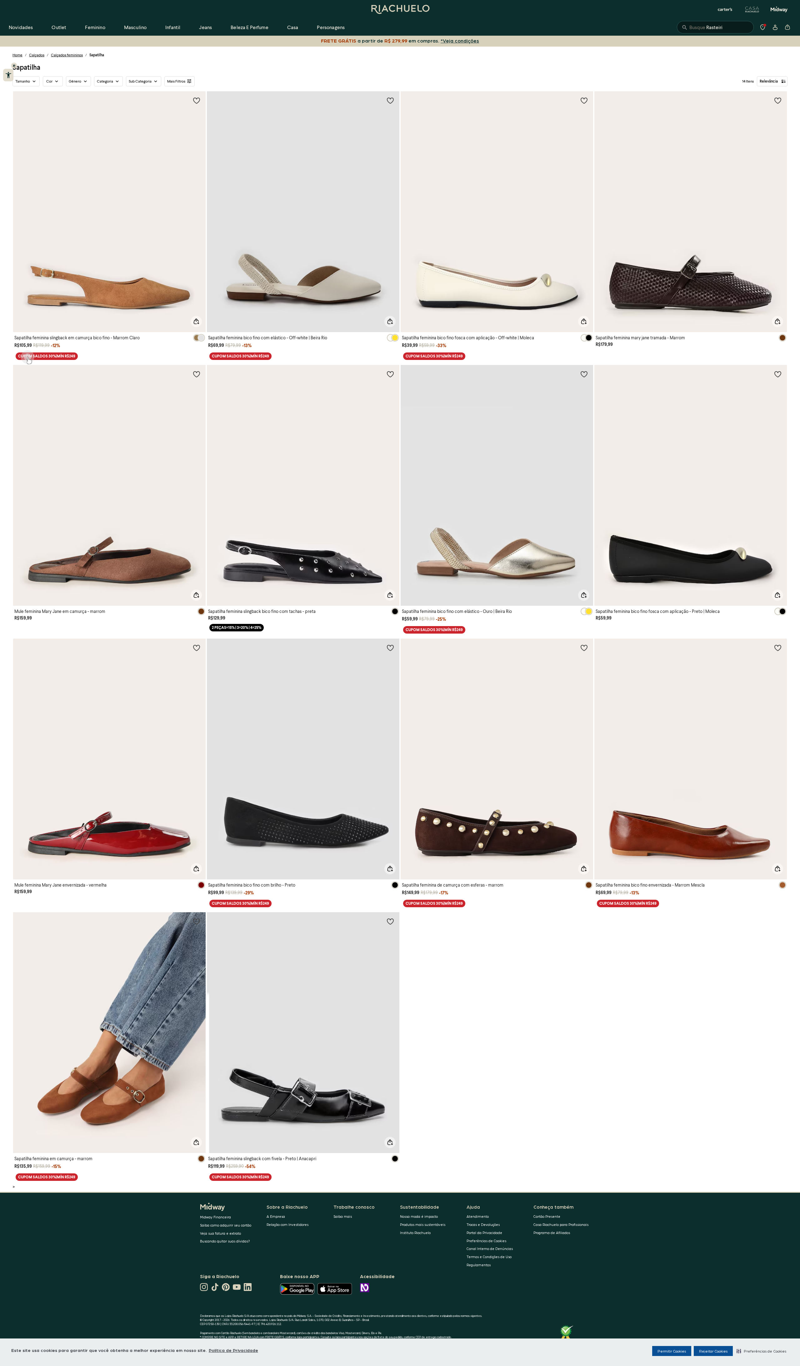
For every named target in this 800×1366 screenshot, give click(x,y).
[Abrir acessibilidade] (8, 75)
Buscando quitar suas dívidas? (225, 1241)
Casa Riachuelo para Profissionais (560, 1224)
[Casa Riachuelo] (752, 9)
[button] (761, 1351)
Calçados (36, 55)
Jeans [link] (205, 27)
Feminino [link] (95, 27)
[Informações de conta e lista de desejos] (775, 27)
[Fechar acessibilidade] (14, 66)
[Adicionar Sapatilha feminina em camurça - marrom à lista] (196, 921)
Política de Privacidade (233, 1350)
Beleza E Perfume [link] (249, 27)
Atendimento (478, 1216)
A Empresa (276, 1216)
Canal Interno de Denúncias (490, 1248)
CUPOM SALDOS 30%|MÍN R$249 (46, 356)
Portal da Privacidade (484, 1232)
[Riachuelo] (400, 9)
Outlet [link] (59, 27)
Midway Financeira (215, 1217)
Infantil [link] (172, 27)
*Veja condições (461, 40)
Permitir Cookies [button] (672, 1350)
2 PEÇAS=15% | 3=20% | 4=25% (236, 627)
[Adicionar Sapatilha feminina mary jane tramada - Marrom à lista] (778, 100)
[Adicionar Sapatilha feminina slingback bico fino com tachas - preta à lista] (390, 374)
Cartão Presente (546, 1216)
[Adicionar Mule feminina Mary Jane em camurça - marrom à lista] (196, 374)
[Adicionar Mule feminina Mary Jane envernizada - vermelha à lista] (196, 648)
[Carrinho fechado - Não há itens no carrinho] (787, 27)
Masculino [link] (135, 27)
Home (17, 55)
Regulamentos (479, 1264)
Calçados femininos (67, 55)
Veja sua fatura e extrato (220, 1233)
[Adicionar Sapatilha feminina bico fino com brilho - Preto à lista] (390, 648)
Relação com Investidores (287, 1224)
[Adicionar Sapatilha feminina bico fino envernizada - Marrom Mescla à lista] (778, 648)
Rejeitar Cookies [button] (713, 1350)
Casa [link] (292, 27)
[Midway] (779, 9)
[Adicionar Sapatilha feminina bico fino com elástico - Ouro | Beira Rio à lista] (584, 374)
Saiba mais (342, 1216)
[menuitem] (21, 27)
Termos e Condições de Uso (489, 1256)
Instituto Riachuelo (415, 1232)
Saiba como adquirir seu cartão (225, 1225)
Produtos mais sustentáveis (422, 1224)
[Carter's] (725, 9)
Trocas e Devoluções (483, 1224)
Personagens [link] (331, 27)
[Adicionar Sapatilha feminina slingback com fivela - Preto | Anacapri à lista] (390, 921)
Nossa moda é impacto (419, 1216)
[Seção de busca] (715, 27)
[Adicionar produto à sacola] (196, 321)
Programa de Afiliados (551, 1232)
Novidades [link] (21, 27)
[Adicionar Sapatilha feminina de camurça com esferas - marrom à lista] (584, 648)
